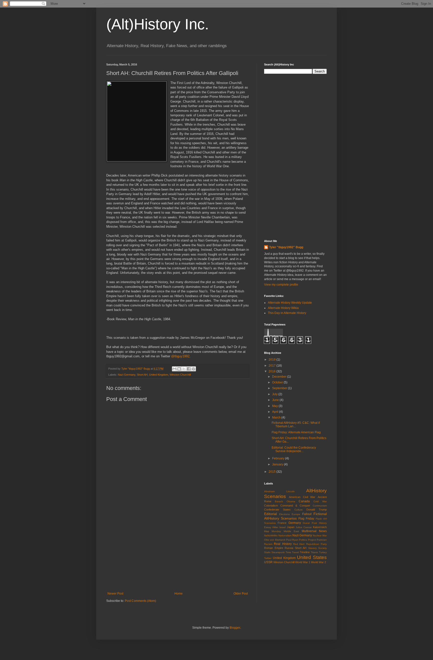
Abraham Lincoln (279, 491)
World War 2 (318, 562)
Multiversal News (314, 531)
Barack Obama (285, 501)
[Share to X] (183, 368)
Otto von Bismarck (274, 539)
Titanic (314, 552)
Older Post (241, 593)
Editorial (270, 514)
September (280, 388)
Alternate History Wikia (283, 308)
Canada (304, 501)
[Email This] (174, 368)
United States (312, 557)
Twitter (267, 558)
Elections (284, 514)
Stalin (267, 552)
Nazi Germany (126, 374)
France (282, 522)
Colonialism (271, 505)
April (275, 412)
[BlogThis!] (179, 368)
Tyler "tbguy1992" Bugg (286, 247)
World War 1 (302, 562)
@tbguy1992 (180, 356)
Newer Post (115, 593)
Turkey (323, 552)
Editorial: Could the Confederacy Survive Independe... (294, 449)
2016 (272, 371)
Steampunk (278, 552)
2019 (272, 359)
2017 (272, 365)
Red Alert (298, 544)
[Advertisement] (177, 550)
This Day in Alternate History (287, 313)
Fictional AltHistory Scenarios (295, 516)
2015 (272, 471)
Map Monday (272, 531)
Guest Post (310, 523)
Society (322, 548)
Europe (296, 514)
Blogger (235, 627)
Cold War (320, 501)
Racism (268, 544)
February (278, 458)
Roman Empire (273, 547)
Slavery (312, 548)
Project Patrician (317, 539)
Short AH (142, 374)
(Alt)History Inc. (157, 24)
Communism (320, 505)
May (275, 406)
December (279, 376)
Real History (282, 544)
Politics (303, 539)
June (276, 400)
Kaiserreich (320, 527)
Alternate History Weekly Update (290, 302)
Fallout (306, 514)
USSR (268, 562)
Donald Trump (316, 509)
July (275, 394)
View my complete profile (281, 284)
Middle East (291, 531)
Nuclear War (320, 535)
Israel (282, 527)
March (276, 417)
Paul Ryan (292, 539)
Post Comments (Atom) (140, 601)
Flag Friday (306, 518)
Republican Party (316, 544)
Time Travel (292, 552)
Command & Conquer (295, 505)
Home (178, 593)
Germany (294, 523)
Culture (298, 509)
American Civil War (302, 497)
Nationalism (285, 535)
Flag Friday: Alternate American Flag (296, 432)
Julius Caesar (304, 527)
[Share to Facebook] (188, 368)
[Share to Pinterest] (193, 368)
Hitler (275, 527)
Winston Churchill (180, 374)
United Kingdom (158, 374)
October (278, 382)
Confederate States (277, 509)
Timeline (305, 552)
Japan (290, 527)
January (278, 464)
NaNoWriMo (271, 535)
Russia (289, 547)
